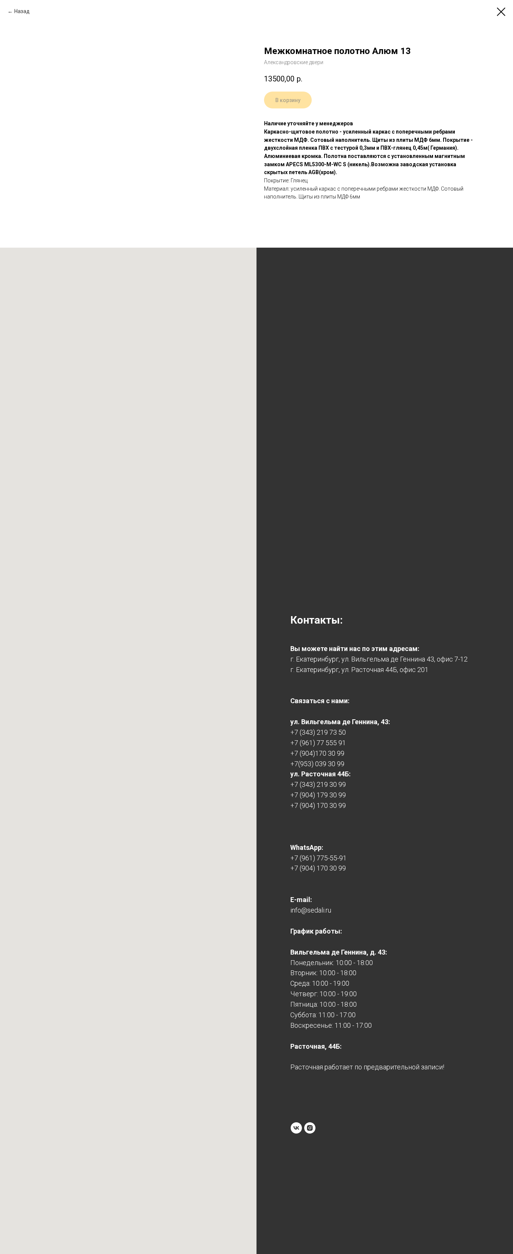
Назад (22, 11)
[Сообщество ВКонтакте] (296, 1128)
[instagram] (309, 1128)
